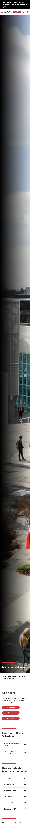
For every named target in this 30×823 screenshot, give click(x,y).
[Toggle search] (23, 12)
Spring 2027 (9, 802)
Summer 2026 (10, 790)
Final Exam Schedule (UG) (13, 744)
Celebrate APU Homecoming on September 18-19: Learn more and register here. (13, 4)
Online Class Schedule (9, 752)
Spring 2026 (9, 784)
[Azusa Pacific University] (6, 12)
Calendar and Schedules (15, 676)
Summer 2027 (10, 809)
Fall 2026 (8, 796)
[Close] (26, 4)
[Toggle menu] (28, 12)
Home (4, 676)
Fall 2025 (8, 778)
